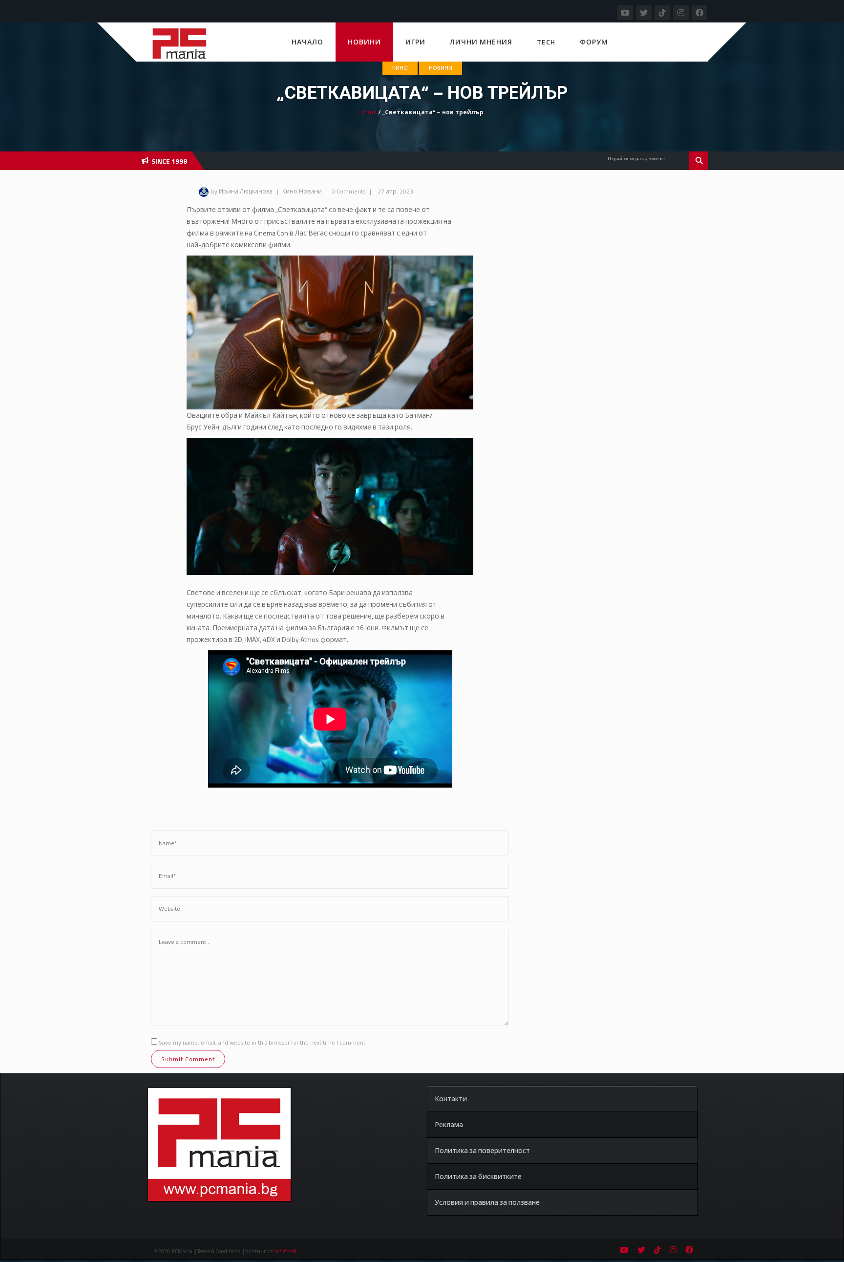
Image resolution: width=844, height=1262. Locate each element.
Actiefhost (285, 1251)
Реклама (449, 1124)
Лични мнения (481, 42)
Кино (400, 68)
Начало (307, 42)
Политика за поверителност (482, 1150)
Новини (364, 42)
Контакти (451, 1098)
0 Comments (348, 191)
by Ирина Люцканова (242, 191)
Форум (594, 42)
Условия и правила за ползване (487, 1202)
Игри (415, 42)
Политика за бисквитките (478, 1176)
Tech (546, 42)
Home (368, 112)
